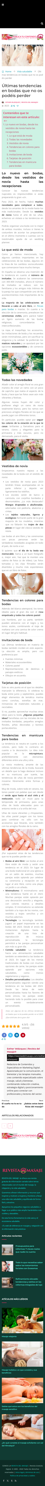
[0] (14, 106)
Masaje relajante (9, 1336)
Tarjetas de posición (20, 158)
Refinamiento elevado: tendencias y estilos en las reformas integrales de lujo (29, 1282)
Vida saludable (24, 71)
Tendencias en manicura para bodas (22, 163)
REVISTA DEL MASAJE (19, 1466)
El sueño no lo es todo (11, 1104)
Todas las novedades (20, 139)
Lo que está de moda (20, 135)
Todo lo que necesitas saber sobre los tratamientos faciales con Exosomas (29, 1265)
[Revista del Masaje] (22, 14)
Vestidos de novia (19, 143)
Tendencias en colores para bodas (24, 148)
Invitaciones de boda (20, 154)
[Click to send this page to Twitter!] (10, 1035)
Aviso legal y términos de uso (27, 1472)
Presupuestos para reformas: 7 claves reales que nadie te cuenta (28, 1249)
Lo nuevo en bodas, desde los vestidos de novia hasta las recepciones (22, 128)
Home (8, 71)
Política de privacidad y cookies (22, 1475)
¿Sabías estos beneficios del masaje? (33, 1104)
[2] (11, 106)
